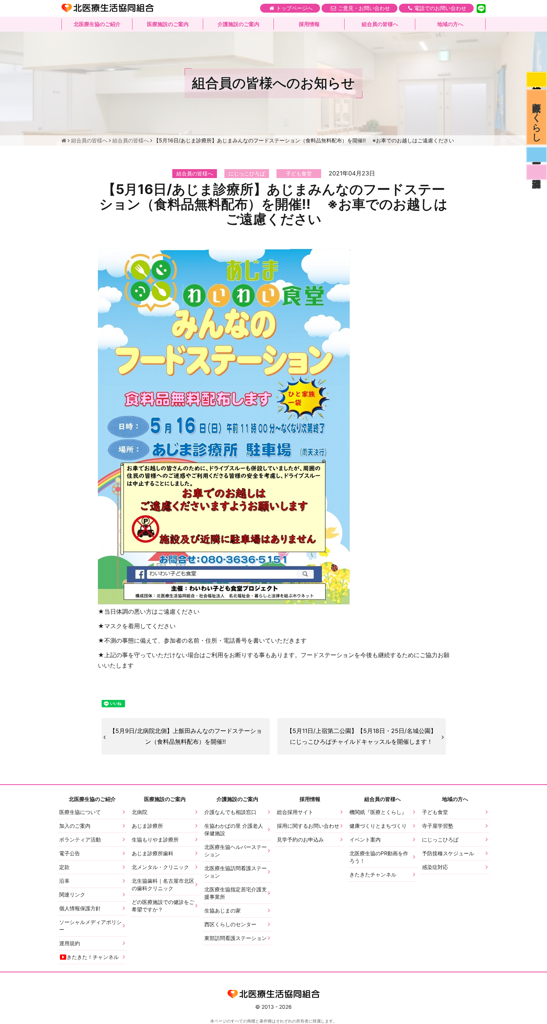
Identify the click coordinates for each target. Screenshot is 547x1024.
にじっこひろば (440, 839)
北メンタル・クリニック (160, 867)
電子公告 (69, 853)
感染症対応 (536, 79)
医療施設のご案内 (168, 24)
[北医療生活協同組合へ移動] (63, 140)
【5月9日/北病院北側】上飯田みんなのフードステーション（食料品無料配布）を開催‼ (185, 736)
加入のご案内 (74, 826)
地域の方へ (450, 24)
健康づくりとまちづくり (378, 826)
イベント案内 (365, 839)
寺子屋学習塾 (437, 826)
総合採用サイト (295, 812)
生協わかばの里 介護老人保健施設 (233, 829)
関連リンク (72, 894)
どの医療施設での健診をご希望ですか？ (163, 905)
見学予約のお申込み (300, 839)
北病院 (139, 812)
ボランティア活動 (80, 839)
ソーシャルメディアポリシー (90, 926)
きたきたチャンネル (372, 874)
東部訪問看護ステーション (235, 938)
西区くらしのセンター (230, 924)
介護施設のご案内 (238, 24)
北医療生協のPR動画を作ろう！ (378, 857)
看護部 (536, 172)
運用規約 (69, 943)
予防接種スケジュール (448, 853)
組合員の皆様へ (380, 24)
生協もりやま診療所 (155, 839)
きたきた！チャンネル (93, 957)
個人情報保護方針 (80, 908)
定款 (64, 867)
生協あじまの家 (222, 910)
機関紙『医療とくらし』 (378, 812)
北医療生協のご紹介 (97, 24)
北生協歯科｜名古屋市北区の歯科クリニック (163, 884)
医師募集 (536, 154)
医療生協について (80, 812)
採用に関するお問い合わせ (308, 826)
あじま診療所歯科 (152, 853)
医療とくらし (536, 117)
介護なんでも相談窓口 (230, 812)
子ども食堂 (435, 812)
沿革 (64, 881)
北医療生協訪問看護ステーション (235, 872)
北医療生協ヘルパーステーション (235, 850)
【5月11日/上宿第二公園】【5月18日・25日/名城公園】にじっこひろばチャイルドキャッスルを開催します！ (361, 736)
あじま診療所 (147, 826)
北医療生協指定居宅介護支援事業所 (235, 893)
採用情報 (309, 24)
